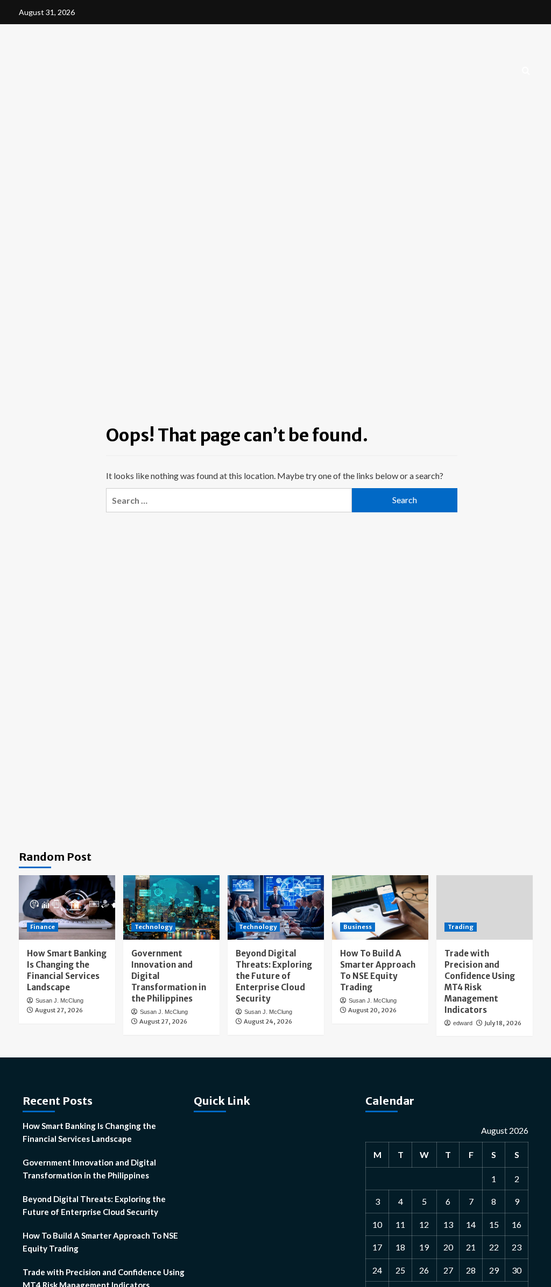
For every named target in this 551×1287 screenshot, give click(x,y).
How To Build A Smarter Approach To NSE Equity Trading (100, 1242)
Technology (153, 927)
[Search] (526, 71)
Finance (42, 927)
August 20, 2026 (372, 1010)
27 (448, 1270)
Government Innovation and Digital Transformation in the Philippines (89, 1168)
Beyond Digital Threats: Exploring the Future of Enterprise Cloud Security (274, 976)
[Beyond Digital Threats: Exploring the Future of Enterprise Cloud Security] (276, 907)
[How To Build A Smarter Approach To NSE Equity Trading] (380, 907)
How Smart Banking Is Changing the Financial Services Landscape (89, 1132)
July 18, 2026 (502, 1023)
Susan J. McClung (59, 1000)
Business (357, 927)
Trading (461, 927)
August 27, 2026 (59, 1010)
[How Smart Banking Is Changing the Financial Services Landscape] (67, 907)
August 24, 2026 (268, 1021)
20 (448, 1247)
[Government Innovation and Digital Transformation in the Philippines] (171, 907)
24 (377, 1270)
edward (462, 1023)
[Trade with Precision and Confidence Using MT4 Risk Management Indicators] (484, 907)
